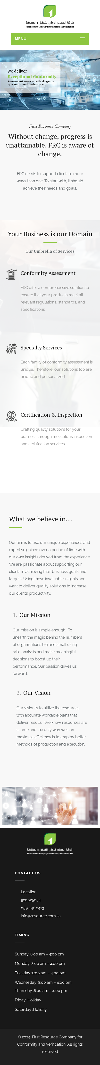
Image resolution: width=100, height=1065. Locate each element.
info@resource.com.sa (41, 916)
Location (28, 892)
